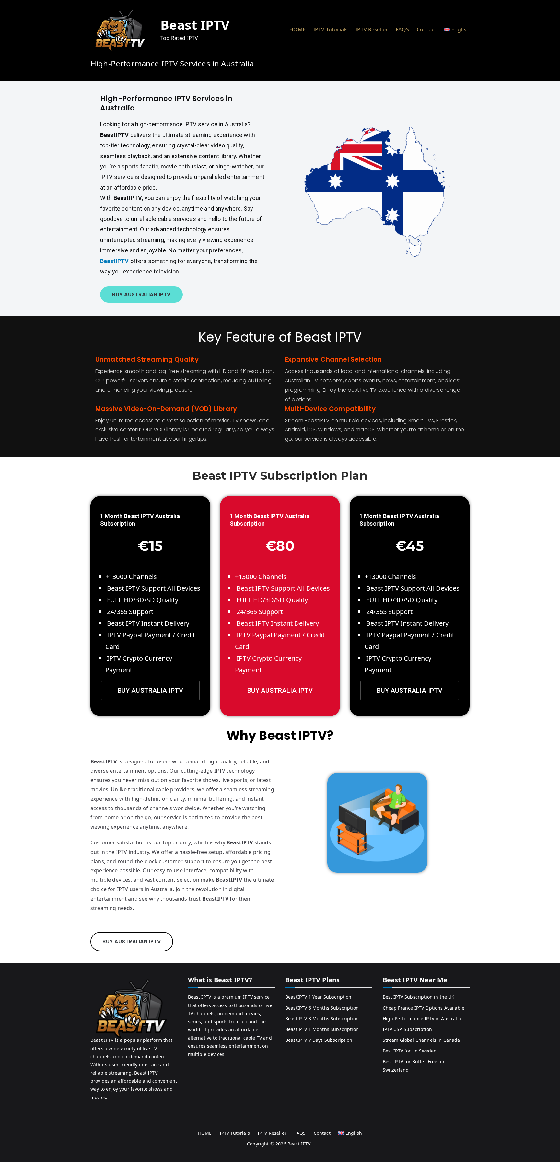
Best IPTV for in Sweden (410, 1051)
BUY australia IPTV (150, 690)
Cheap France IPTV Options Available (424, 1008)
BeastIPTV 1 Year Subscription (318, 997)
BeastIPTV (114, 261)
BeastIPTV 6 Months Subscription (322, 1008)
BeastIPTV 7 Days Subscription (319, 1040)
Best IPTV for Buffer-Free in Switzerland (414, 1065)
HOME (297, 29)
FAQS (402, 29)
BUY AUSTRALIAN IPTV (141, 294)
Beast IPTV (195, 25)
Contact (426, 29)
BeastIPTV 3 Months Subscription (322, 1019)
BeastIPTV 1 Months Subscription (322, 1029)
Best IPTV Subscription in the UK (419, 997)
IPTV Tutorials (330, 29)
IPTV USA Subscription (407, 1029)
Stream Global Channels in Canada (421, 1040)
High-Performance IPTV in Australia (422, 1019)
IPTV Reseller (372, 29)
